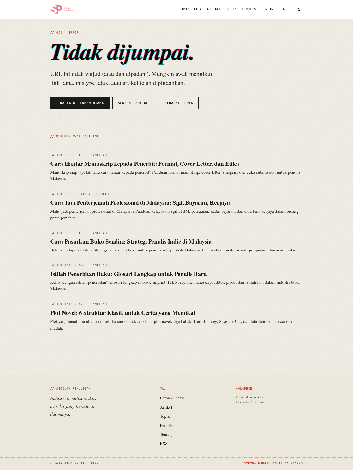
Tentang (268, 9)
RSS (164, 443)
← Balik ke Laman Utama (80, 103)
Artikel (214, 9)
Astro (260, 397)
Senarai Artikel (134, 103)
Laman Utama (190, 9)
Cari (285, 9)
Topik (231, 9)
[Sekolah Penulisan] (61, 9)
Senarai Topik (178, 103)
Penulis (249, 9)
